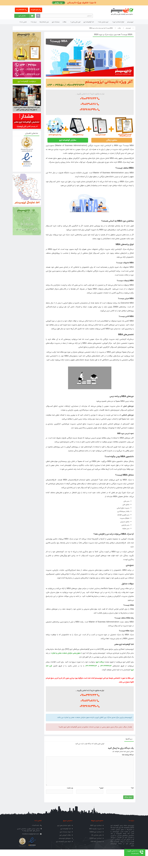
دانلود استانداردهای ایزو (64, 825)
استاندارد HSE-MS (96, 841)
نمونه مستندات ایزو (65, 832)
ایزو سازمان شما (103, 22)
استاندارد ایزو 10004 (95, 832)
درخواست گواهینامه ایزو (27, 81)
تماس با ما (24, 22)
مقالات (64, 22)
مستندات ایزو (55, 22)
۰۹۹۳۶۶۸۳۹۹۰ (88, 109)
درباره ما (34, 22)
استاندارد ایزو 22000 (95, 838)
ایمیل (101, 788)
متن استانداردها (44, 22)
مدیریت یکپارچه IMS (95, 829)
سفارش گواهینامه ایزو (67, 140)
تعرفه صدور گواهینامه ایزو (63, 841)
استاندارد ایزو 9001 (96, 825)
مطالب (119, 28)
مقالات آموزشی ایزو (65, 835)
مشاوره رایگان (111, 140)
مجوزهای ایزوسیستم (65, 838)
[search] (38, 16)
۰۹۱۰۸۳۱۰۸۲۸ (35, 10)
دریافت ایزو (100, 662)
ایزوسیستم (130, 22)
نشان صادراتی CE (96, 835)
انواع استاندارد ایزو (118, 22)
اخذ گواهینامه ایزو (89, 22)
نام (132, 788)
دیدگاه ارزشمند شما (128, 755)
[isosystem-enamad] (32, 842)
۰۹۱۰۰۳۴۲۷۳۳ (20, 10)
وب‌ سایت (70, 788)
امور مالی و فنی (76, 22)
